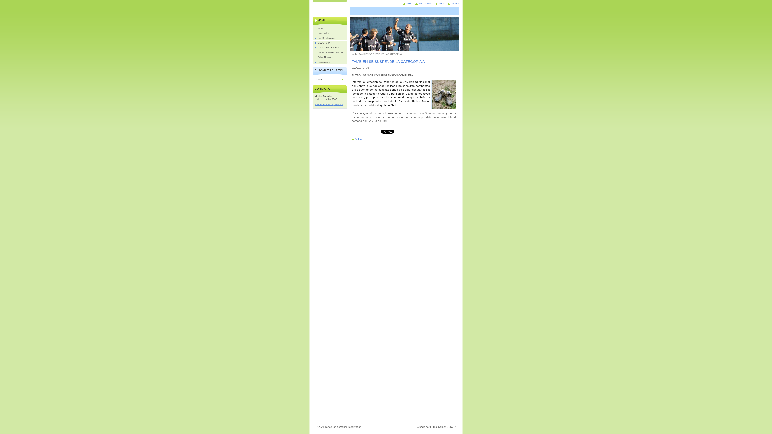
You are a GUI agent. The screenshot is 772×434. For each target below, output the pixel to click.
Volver (358, 139)
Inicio (354, 54)
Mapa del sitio (425, 3)
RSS (441, 3)
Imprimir (455, 3)
